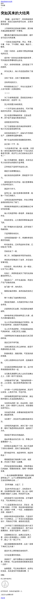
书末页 (3, 598)
